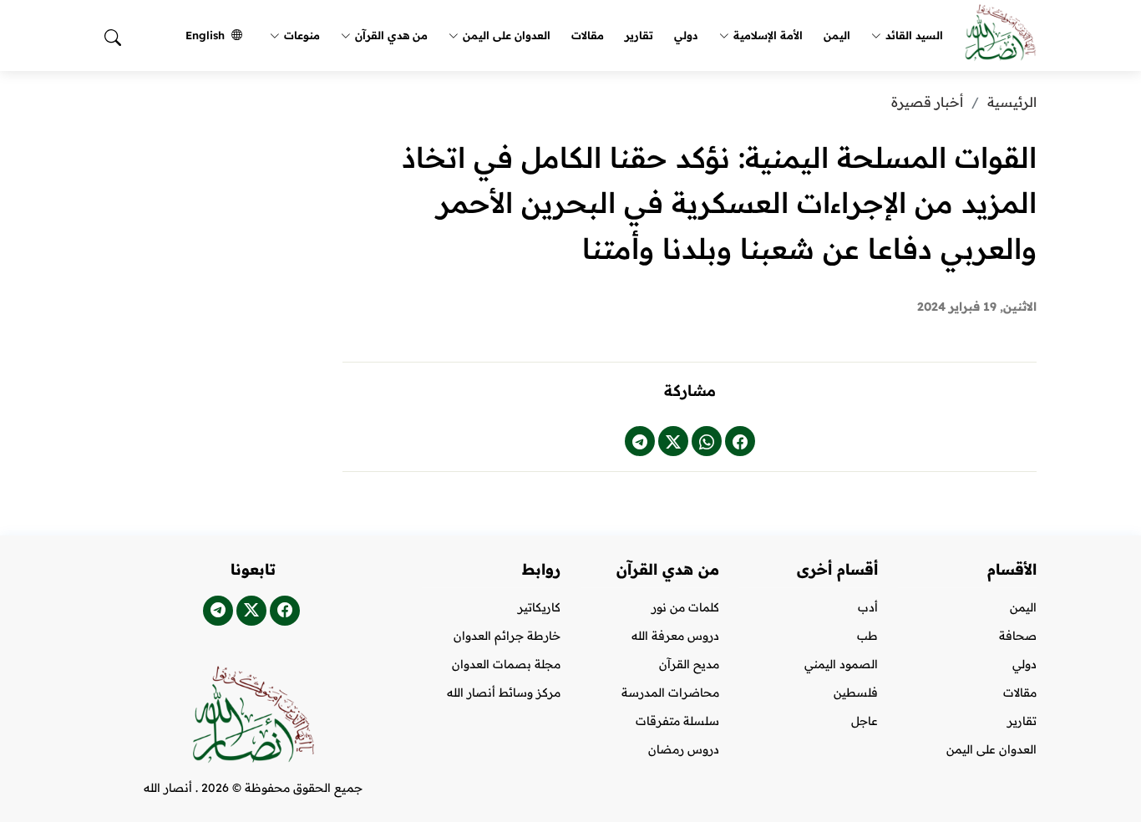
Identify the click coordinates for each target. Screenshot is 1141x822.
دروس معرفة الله (675, 636)
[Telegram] (218, 611)
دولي (686, 35)
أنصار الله (168, 787)
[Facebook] (740, 441)
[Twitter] (673, 441)
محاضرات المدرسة (670, 692)
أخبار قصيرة (927, 102)
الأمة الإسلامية (768, 35)
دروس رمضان (683, 749)
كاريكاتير (539, 607)
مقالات (587, 35)
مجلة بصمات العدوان (506, 664)
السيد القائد (914, 35)
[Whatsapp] (707, 441)
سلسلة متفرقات (677, 721)
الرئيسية (1012, 102)
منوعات (302, 35)
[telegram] (640, 441)
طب (867, 636)
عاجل (864, 721)
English (205, 35)
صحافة (1018, 636)
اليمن (837, 35)
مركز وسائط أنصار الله (503, 692)
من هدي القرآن (391, 35)
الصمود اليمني (841, 664)
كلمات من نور (685, 607)
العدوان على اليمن (506, 35)
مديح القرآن (689, 664)
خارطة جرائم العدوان (507, 636)
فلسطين (856, 692)
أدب (868, 607)
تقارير (639, 35)
